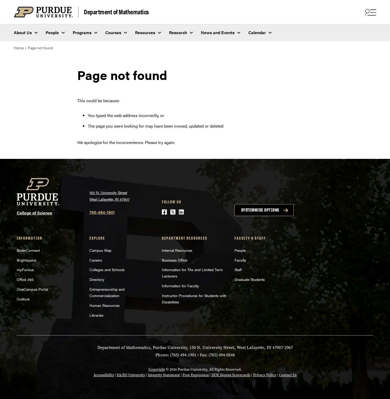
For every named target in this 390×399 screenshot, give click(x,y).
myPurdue (25, 269)
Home (19, 47)
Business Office (174, 260)
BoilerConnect (28, 250)
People (52, 32)
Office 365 (25, 279)
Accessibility (103, 375)
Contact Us (288, 375)
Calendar (257, 32)
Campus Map (100, 250)
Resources (145, 32)
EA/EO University (131, 375)
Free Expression (196, 375)
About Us (23, 32)
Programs (82, 32)
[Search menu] (369, 12)
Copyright (157, 369)
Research (178, 32)
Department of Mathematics (116, 11)
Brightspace (26, 260)
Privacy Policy (264, 375)
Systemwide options (260, 210)
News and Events (218, 32)
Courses (113, 32)
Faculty (240, 260)
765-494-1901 (102, 212)
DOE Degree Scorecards (230, 375)
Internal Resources (177, 250)
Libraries (96, 315)
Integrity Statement (164, 375)
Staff (238, 269)
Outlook (23, 299)
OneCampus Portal (32, 289)
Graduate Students (250, 279)
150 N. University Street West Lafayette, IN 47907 (109, 196)
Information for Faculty (180, 285)
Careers (95, 260)
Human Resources (104, 305)
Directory (96, 279)
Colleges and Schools (107, 269)
